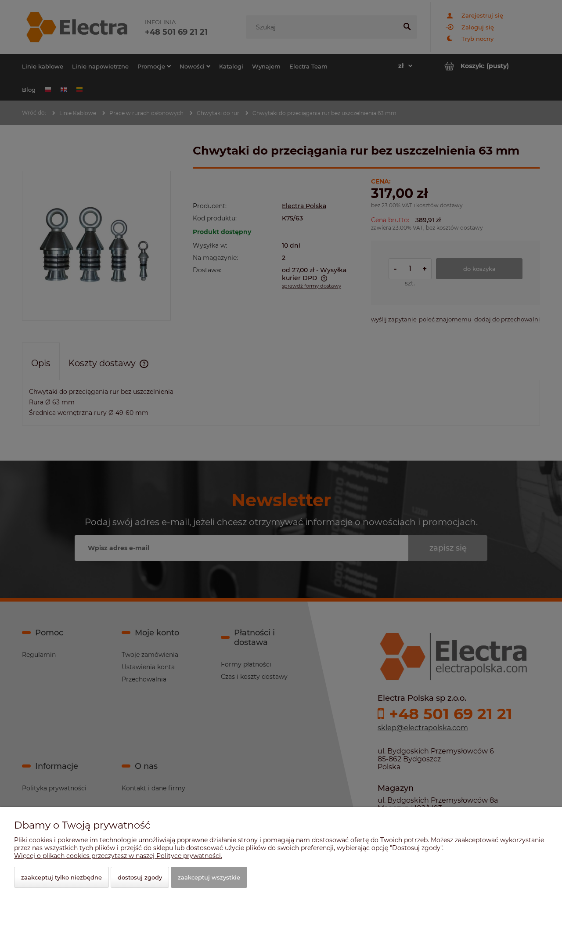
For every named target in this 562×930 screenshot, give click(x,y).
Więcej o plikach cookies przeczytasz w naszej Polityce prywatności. (118, 856)
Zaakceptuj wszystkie (209, 877)
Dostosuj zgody (140, 877)
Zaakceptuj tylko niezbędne (61, 877)
